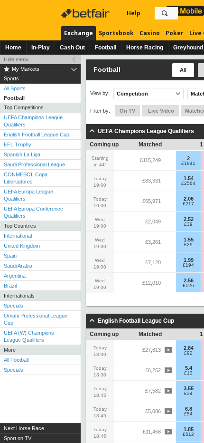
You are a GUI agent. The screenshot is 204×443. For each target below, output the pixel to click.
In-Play (40, 47)
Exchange (78, 33)
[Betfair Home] (86, 13)
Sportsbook (116, 33)
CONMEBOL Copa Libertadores (25, 178)
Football (105, 47)
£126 (188, 285)
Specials (13, 305)
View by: (100, 93)
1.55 (189, 239)
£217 (188, 204)
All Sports (15, 88)
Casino (149, 33)
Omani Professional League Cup (35, 319)
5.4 (188, 368)
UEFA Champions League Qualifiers (33, 121)
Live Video (160, 111)
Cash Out (72, 47)
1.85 (189, 429)
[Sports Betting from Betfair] (185, 11)
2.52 (189, 219)
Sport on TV (17, 438)
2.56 (189, 280)
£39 (188, 224)
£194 (188, 265)
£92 (188, 353)
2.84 (189, 348)
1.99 (189, 260)
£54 (188, 414)
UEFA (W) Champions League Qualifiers (29, 336)
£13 (188, 373)
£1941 (188, 163)
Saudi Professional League (34, 164)
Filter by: (100, 111)
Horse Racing (144, 47)
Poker (175, 33)
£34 (188, 393)
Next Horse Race (24, 428)
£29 (188, 244)
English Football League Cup (36, 134)
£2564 (188, 183)
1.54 (189, 178)
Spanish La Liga (22, 154)
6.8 (188, 408)
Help (133, 13)
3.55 (189, 388)
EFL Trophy (17, 144)
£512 (188, 434)
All (183, 70)
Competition (132, 93)
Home (13, 47)
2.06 (189, 198)
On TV (127, 111)
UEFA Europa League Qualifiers (28, 195)
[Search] (164, 13)
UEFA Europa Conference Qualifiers (33, 212)
